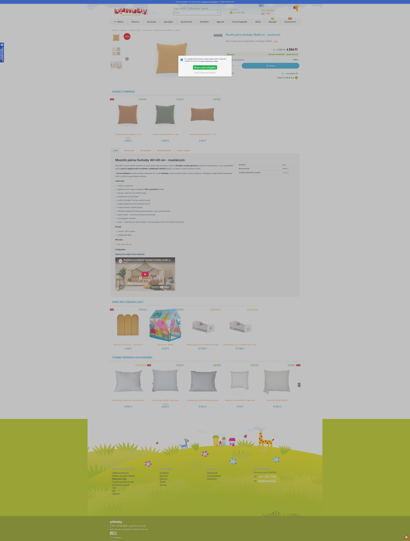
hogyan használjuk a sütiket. (209, 61)
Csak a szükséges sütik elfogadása (205, 72)
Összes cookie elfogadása (205, 67)
